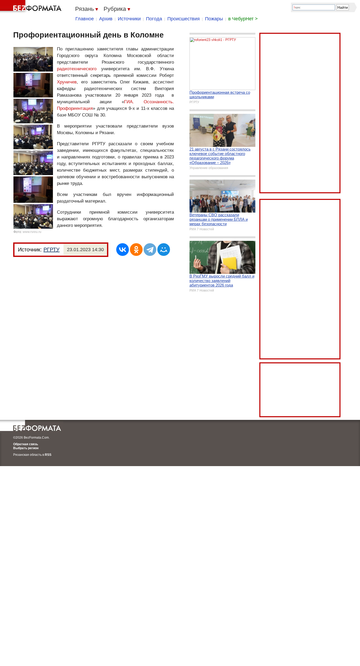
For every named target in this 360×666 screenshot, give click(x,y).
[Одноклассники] (136, 249)
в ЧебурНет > (243, 18)
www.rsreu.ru (32, 232)
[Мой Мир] (163, 249)
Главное (84, 18)
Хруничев (67, 82)
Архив (106, 18)
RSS (48, 455)
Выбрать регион (25, 448)
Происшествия (183, 18)
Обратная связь (25, 444)
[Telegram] (150, 249)
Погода (154, 18)
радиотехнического (76, 68)
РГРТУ (51, 249)
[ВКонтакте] (122, 249)
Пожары (214, 18)
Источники (129, 18)
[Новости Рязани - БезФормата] (31, 6)
